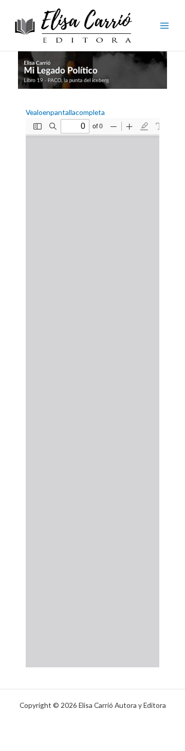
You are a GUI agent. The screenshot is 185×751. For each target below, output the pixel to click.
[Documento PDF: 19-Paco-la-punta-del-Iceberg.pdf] (92, 392)
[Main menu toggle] (164, 25)
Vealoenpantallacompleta (65, 112)
